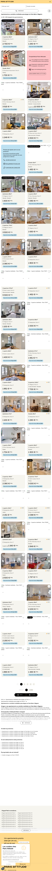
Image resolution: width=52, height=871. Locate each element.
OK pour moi (23, 864)
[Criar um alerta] (49, 10)
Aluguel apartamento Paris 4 (9, 818)
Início (2, 699)
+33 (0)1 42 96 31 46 (11, 160)
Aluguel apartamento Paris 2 (9, 815)
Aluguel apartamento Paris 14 (25, 815)
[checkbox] (23, 21)
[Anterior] (3, 27)
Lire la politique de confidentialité (11, 859)
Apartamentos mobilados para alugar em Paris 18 (13, 748)
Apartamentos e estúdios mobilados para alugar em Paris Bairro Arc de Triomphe (20, 731)
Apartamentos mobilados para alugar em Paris (17, 699)
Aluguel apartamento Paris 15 (25, 817)
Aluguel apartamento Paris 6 (9, 822)
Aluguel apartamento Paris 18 (25, 822)
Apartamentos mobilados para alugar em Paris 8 (13, 742)
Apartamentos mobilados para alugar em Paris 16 (13, 745)
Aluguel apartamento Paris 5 (9, 820)
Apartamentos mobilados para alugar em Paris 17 (13, 701)
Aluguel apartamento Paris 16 (25, 818)
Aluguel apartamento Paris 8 (9, 826)
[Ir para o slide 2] (13, 33)
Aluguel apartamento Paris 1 (8, 813)
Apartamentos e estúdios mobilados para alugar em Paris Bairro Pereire (18, 736)
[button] (2, 868)
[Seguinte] (23, 27)
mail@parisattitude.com (13, 163)
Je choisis (8, 864)
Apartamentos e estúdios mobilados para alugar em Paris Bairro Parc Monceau (19, 734)
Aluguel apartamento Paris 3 (9, 817)
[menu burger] (50, 2)
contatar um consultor (13, 167)
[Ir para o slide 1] (12, 33)
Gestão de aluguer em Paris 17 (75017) (10, 755)
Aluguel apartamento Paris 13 (25, 813)
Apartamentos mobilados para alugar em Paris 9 (13, 744)
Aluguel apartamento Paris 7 (9, 824)
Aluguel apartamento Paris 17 (25, 820)
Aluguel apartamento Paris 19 (25, 824)
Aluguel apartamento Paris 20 (25, 826)
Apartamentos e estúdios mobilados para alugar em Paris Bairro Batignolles (18, 732)
